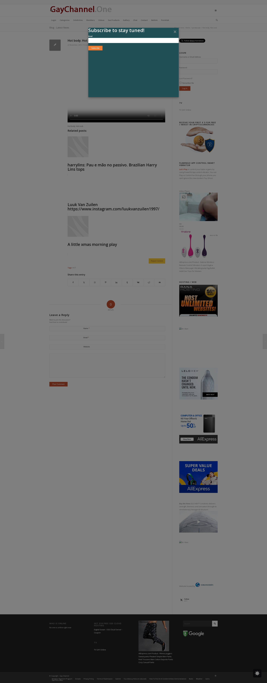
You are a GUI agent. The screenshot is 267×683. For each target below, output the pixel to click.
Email (90, 36)
